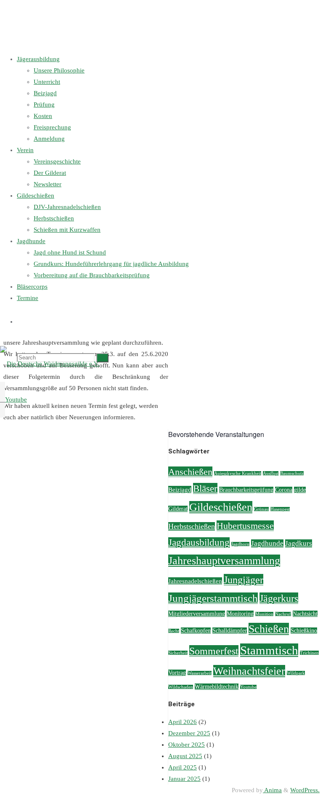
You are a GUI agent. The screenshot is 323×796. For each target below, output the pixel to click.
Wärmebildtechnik (216, 686)
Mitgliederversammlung (196, 614)
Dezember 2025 (189, 733)
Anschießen (190, 471)
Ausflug (270, 473)
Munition (264, 614)
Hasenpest (280, 509)
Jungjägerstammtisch (213, 598)
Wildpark (296, 673)
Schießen (269, 629)
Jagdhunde (267, 543)
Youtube (248, 687)
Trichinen (309, 653)
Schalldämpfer (229, 630)
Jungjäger (243, 579)
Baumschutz (292, 473)
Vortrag (177, 673)
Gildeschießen (220, 507)
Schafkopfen (196, 630)
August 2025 (185, 756)
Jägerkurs (278, 598)
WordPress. (305, 790)
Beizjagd (179, 489)
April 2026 (182, 721)
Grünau (261, 509)
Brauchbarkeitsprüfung (246, 490)
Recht (173, 631)
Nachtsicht (305, 614)
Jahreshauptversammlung (224, 561)
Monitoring (240, 614)
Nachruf (283, 614)
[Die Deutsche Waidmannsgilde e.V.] (49, 363)
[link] (20, 321)
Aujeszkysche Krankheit (237, 473)
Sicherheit (178, 653)
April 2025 (182, 767)
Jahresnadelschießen (195, 580)
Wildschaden (180, 687)
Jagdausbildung (199, 542)
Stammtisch (269, 650)
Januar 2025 (184, 778)
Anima (272, 790)
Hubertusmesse (245, 525)
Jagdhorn (240, 544)
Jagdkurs (298, 543)
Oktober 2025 (186, 744)
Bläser (205, 488)
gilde (300, 490)
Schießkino (304, 630)
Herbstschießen (191, 526)
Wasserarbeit (200, 673)
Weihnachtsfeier (249, 671)
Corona (283, 490)
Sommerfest (213, 651)
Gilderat (178, 509)
